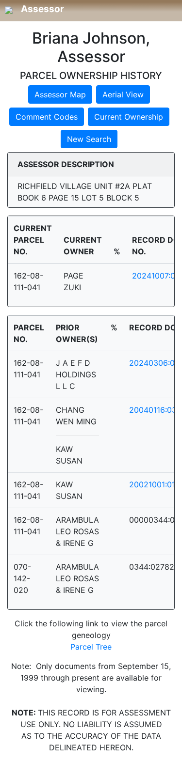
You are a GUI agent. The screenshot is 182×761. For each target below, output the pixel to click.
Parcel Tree (91, 647)
